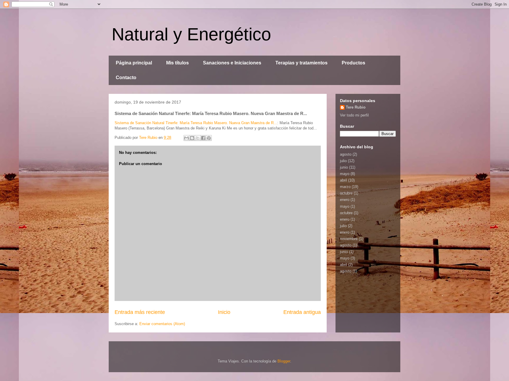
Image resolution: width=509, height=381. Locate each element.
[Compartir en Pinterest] (209, 138)
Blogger (283, 361)
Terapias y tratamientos (301, 62)
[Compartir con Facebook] (203, 138)
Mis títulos (177, 62)
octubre (346, 193)
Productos (353, 62)
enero (344, 199)
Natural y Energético (191, 34)
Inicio (224, 312)
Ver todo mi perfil (354, 115)
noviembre (349, 239)
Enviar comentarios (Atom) (162, 324)
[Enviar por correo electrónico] (186, 138)
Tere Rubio (356, 107)
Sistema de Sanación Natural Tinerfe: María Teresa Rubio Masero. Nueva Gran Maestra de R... (196, 123)
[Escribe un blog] (192, 138)
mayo (344, 174)
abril (343, 180)
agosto (345, 154)
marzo (345, 186)
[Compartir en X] (198, 138)
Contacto (126, 77)
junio (344, 167)
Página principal (134, 62)
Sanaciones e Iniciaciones (232, 62)
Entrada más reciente (140, 312)
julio (343, 161)
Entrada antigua (302, 312)
